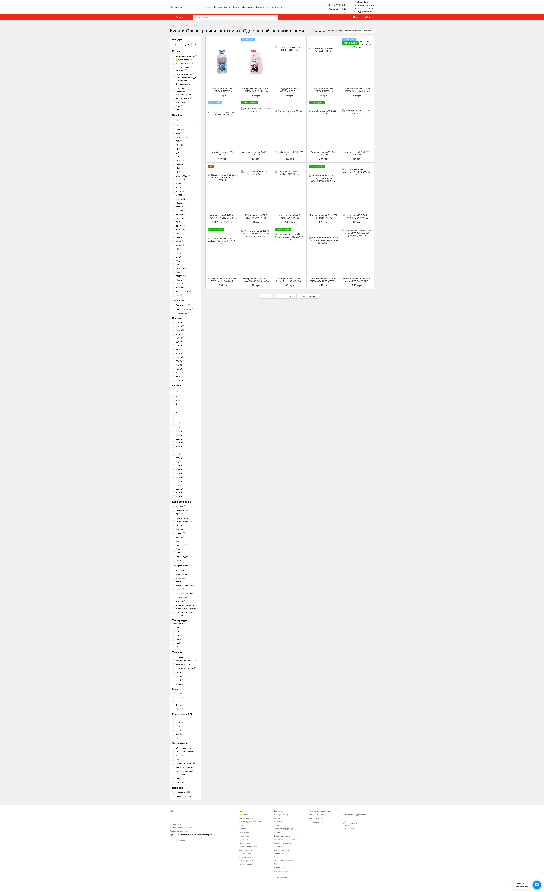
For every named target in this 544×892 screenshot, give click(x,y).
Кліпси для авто (246, 861)
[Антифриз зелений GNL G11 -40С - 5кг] (289, 125)
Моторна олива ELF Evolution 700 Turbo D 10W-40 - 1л (357, 216)
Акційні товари (245, 864)
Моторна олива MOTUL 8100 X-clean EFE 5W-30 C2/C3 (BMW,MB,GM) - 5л (357, 281)
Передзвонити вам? (317, 823)
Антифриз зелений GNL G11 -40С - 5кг (289, 153)
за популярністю (335, 31)
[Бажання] (345, 17)
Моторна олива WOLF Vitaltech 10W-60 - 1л (256, 216)
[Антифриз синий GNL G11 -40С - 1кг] (323, 125)
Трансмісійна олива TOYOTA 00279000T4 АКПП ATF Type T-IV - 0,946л (323, 281)
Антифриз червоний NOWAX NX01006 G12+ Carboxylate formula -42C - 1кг (256, 91)
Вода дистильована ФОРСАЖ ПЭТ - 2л (323, 89)
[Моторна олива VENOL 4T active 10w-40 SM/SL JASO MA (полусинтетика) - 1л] (256, 251)
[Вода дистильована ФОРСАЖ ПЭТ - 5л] (222, 61)
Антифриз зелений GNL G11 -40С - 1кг (256, 153)
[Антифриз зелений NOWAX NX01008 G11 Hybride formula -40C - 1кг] (357, 61)
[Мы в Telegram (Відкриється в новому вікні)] (313, 7)
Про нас (277, 864)
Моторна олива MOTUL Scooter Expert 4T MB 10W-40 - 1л (289, 281)
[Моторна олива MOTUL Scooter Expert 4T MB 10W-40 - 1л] (289, 251)
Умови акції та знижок (283, 861)
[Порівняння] (339, 17)
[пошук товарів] (275, 17)
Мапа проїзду (348, 829)
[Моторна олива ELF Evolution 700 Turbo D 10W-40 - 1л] (357, 188)
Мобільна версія (179, 840)
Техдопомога (244, 836)
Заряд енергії (245, 857)
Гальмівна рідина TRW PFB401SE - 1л (222, 153)
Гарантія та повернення (284, 843)
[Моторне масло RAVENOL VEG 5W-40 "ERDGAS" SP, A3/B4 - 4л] (222, 188)
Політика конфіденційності (285, 839)
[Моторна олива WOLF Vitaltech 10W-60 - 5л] (289, 188)
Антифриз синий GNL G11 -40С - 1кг (323, 153)
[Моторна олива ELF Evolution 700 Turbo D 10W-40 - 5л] (222, 251)
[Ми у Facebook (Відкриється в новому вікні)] (310, 7)
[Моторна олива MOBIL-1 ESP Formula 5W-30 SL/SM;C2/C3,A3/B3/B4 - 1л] (323, 188)
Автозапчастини (246, 818)
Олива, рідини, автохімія (250, 822)
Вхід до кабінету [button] (281, 815)
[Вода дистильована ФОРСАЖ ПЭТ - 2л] (323, 61)
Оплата (227, 7)
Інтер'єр (242, 829)
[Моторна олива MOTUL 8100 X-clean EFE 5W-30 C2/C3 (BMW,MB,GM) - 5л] (357, 251)
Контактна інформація (243, 7)
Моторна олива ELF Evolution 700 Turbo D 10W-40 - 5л (222, 279)
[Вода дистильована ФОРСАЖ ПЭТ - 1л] (289, 61)
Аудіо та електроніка (248, 846)
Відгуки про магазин (282, 850)
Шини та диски (245, 843)
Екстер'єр (243, 839)
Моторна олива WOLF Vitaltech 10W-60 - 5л (289, 216)
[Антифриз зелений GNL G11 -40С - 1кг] (256, 125)
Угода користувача (274, 7)
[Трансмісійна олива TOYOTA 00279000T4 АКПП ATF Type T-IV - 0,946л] (323, 251)
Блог (276, 857)
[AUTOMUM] (184, 815)
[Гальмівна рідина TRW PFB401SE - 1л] (222, 125)
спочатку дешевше (353, 31)
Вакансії (260, 7)
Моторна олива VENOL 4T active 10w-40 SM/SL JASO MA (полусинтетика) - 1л (256, 281)
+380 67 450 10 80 (336, 5)
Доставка (217, 7)
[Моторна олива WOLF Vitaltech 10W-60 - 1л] (256, 188)
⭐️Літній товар (245, 815)
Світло (242, 825)
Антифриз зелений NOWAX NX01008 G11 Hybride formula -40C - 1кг (357, 91)
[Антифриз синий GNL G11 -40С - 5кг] (357, 125)
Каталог (207, 7)
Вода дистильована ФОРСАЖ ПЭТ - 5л (222, 89)
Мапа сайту (279, 853)
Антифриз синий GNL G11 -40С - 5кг (356, 153)
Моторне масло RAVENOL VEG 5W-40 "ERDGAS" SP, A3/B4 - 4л (222, 218)
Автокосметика (245, 850)
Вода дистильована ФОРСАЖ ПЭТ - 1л (289, 89)
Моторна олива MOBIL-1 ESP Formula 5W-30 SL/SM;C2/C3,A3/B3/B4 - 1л (323, 218)
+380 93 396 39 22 (336, 9)
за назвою (368, 31)
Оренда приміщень (282, 871)
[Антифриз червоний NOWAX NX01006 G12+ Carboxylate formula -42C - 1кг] (256, 61)
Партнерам (278, 846)
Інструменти (244, 832)
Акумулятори (245, 853)
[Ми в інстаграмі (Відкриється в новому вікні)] (307, 7)
